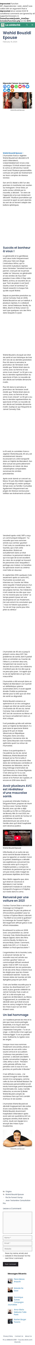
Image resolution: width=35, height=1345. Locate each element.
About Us (28, 1336)
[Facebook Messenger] (27, 86)
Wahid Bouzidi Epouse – (13, 153)
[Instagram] (23, 86)
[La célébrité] (2, 25)
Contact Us (19, 1336)
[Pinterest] (12, 86)
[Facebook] (5, 86)
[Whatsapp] (16, 86)
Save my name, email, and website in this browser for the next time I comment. (17, 1255)
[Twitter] (8, 86)
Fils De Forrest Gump (14, 1197)
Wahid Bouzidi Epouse (15, 1194)
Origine (9, 1191)
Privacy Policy (8, 1336)
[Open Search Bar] (27, 25)
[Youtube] (20, 86)
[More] (12, 90)
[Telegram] (5, 90)
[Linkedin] (8, 90)
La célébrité (12, 25)
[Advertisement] (17, 63)
